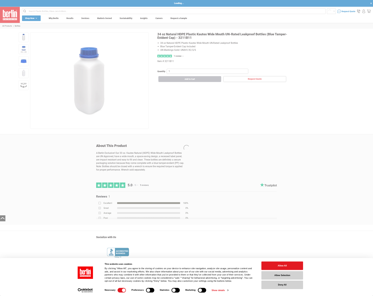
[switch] (150, 290)
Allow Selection (282, 275)
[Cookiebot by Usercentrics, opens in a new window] (85, 290)
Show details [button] (218, 290)
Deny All (282, 284)
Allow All (282, 265)
